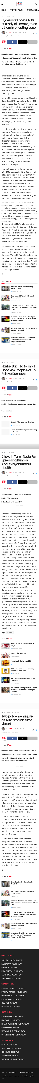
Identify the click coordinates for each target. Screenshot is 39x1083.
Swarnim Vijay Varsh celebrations (14, 400)
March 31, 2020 (16, 435)
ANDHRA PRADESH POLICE (12, 960)
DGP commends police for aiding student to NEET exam (22, 670)
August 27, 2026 (16, 312)
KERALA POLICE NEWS (13, 712)
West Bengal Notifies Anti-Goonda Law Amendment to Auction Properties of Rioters (23, 340)
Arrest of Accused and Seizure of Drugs (16, 494)
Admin (10, 32)
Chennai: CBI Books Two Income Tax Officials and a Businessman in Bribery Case (18, 63)
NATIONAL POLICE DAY (27, 1072)
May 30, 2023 (15, 664)
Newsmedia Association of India (16, 1076)
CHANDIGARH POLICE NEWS (13, 1016)
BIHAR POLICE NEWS (9, 1045)
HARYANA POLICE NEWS (11, 1020)
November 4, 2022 (17, 694)
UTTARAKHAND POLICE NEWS (13, 1031)
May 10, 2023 (15, 674)
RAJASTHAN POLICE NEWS (12, 999)
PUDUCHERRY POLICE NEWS (12, 971)
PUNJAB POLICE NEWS (10, 1027)
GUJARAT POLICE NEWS (11, 1006)
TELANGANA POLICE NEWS (12, 978)
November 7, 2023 (17, 649)
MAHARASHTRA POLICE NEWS (13, 995)
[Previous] (17, 69)
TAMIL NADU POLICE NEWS (12, 975)
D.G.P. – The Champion (10, 498)
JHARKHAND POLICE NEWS (12, 1048)
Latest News (10, 16)
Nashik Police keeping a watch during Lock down (19, 404)
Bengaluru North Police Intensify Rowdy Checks (19, 54)
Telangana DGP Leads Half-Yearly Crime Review (19, 58)
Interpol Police (16, 10)
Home (4, 10)
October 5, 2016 (20, 729)
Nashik (9, 411)
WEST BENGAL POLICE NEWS (13, 1059)
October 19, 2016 (20, 32)
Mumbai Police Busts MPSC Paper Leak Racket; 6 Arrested (24, 329)
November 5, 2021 (17, 425)
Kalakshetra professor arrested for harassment (23, 679)
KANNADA (12, 1072)
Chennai (10, 633)
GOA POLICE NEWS (9, 1003)
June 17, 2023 (15, 656)
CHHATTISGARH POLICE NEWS (13, 988)
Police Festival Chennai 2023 (12, 502)
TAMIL (3, 1072)
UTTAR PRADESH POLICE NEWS (14, 1035)
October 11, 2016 (20, 379)
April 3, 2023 (15, 683)
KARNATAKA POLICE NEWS (12, 964)
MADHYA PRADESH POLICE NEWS (14, 992)
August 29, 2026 (16, 291)
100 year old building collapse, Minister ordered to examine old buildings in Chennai (24, 690)
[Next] (21, 69)
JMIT (3, 1079)
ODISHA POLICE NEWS (10, 1052)
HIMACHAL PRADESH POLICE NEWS (15, 1024)
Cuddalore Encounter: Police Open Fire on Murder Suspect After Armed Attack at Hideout (23, 319)
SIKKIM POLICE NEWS (10, 1055)
